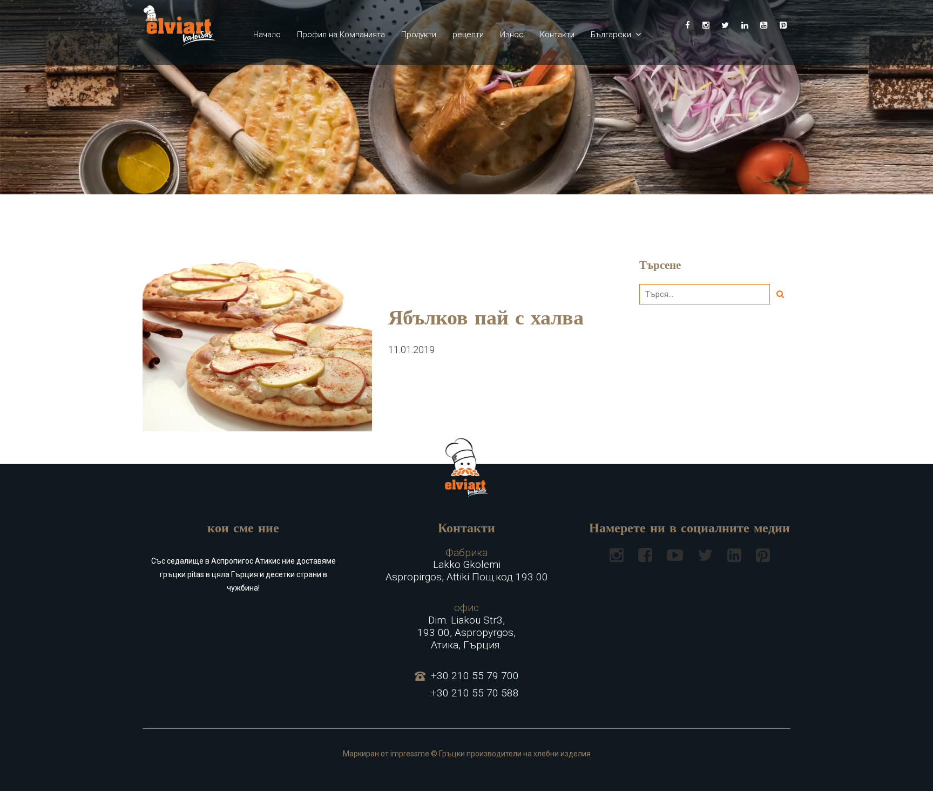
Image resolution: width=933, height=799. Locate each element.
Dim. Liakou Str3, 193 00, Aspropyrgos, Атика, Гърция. (466, 626)
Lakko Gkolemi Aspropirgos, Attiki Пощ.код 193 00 (467, 565)
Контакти (557, 34)
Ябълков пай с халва (486, 319)
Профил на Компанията (341, 34)
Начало (267, 34)
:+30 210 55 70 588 (474, 693)
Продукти (418, 34)
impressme (409, 753)
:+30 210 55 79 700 (474, 676)
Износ (512, 34)
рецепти (468, 34)
